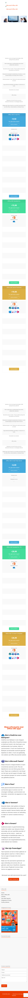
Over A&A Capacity (5, 898)
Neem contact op (13, 879)
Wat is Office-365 (5, 894)
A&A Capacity (21, 994)
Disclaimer (14, 995)
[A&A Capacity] (11, 5)
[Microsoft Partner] (11, 12)
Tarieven (3, 896)
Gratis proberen (14, 124)
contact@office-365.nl (6, 950)
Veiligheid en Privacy (6, 900)
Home (2, 892)
